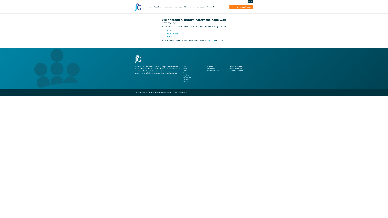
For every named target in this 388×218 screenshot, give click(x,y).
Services (178, 7)
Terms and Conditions (237, 71)
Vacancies (168, 7)
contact (212, 40)
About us (157, 7)
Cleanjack (201, 7)
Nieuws (170, 36)
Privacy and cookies (236, 68)
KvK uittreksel (211, 68)
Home (148, 7)
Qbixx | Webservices (180, 92)
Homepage (171, 31)
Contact (210, 7)
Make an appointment (241, 7)
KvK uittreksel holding (213, 71)
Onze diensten (172, 34)
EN (249, 1)
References (189, 7)
